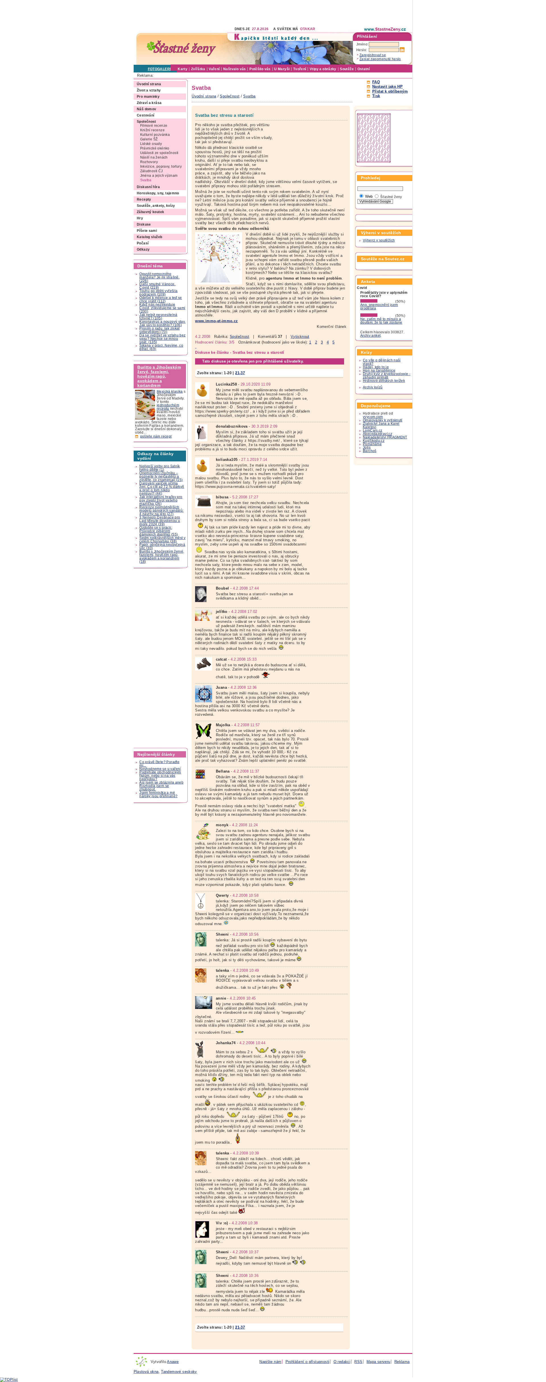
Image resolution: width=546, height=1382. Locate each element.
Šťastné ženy (391, 197)
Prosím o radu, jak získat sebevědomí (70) (159, 330)
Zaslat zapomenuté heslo (380, 59)
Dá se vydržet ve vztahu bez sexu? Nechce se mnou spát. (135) (162, 339)
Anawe (173, 1362)
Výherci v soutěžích (379, 240)
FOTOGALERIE (160, 69)
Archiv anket (370, 335)
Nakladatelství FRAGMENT (385, 437)
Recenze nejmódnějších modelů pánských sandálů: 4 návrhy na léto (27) (161, 510)
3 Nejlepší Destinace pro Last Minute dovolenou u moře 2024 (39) (159, 521)
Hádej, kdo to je (376, 367)
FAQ (376, 82)
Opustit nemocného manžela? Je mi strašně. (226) (159, 277)
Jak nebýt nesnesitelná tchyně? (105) (158, 316)
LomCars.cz (372, 430)
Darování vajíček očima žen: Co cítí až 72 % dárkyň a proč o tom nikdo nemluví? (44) (161, 488)
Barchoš (370, 451)
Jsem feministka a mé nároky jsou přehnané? (158, 794)
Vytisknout (300, 336)
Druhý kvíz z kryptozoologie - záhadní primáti (386, 375)
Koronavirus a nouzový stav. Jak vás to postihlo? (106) (162, 323)
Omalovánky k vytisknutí (382, 420)
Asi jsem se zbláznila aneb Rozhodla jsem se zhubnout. (161, 786)
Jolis (367, 447)
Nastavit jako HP (387, 86)
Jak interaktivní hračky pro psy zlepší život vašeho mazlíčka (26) (160, 500)
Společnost (239, 336)
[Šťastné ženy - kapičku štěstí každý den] (181, 48)
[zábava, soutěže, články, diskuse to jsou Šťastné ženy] (385, 29)
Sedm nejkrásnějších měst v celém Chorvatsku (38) (162, 539)
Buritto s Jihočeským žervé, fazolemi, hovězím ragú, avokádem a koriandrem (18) (161, 556)
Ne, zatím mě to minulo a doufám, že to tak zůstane (381, 320)
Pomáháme (372, 444)
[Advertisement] (237, 13)
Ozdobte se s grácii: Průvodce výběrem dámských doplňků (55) (158, 531)
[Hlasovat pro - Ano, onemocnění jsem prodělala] (377, 301)
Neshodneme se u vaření (160, 769)
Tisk (376, 96)
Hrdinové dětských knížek (384, 380)
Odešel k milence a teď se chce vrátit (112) (160, 299)
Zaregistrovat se (372, 55)
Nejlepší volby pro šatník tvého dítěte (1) (159, 468)
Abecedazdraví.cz (377, 434)
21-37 (240, 373)
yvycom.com (373, 417)
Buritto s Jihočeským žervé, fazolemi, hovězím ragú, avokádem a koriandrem (159, 376)
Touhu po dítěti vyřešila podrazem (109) (158, 292)
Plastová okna (146, 1371)
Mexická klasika (170, 391)
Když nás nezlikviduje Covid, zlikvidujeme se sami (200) (162, 308)
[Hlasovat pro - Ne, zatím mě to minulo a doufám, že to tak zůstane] (377, 315)
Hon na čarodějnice (379, 370)
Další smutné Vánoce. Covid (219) (157, 285)
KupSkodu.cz (373, 440)
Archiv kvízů (373, 387)
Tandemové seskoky (179, 1371)
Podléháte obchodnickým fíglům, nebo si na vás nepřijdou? (160, 776)
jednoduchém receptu (168, 406)
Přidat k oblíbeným (390, 91)
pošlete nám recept (156, 436)
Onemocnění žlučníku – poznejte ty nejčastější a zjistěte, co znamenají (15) (161, 476)
